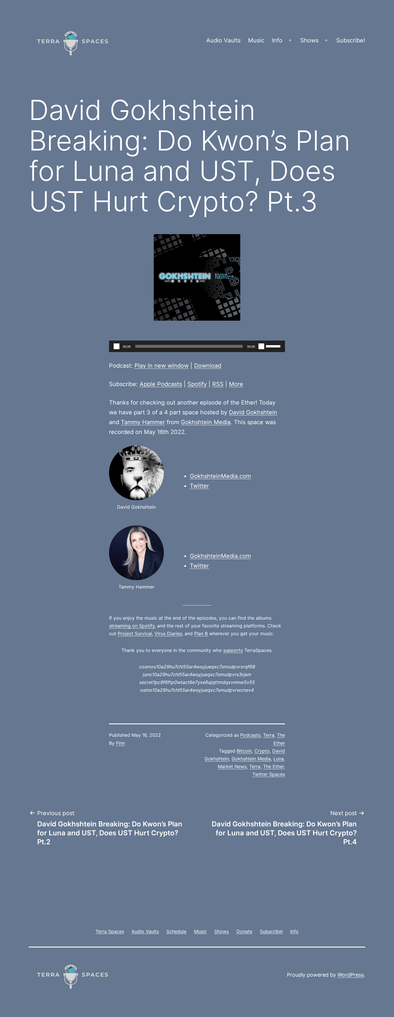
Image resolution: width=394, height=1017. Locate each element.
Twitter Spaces (268, 774)
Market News (232, 766)
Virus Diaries (168, 633)
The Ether (273, 766)
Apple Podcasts (161, 384)
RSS (218, 384)
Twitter (199, 485)
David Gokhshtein (253, 412)
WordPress (350, 975)
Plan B (201, 633)
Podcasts (250, 735)
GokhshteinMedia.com (220, 476)
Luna (278, 759)
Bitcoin (244, 751)
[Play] (116, 346)
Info (277, 40)
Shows (309, 40)
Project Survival (135, 633)
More (236, 384)
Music (256, 40)
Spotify (197, 384)
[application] (197, 346)
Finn (120, 743)
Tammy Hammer (143, 422)
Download (207, 365)
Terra (268, 735)
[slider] (274, 346)
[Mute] (261, 346)
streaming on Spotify (132, 626)
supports (233, 650)
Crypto (262, 751)
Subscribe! (350, 40)
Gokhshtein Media (205, 422)
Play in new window (161, 365)
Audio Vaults (223, 40)
